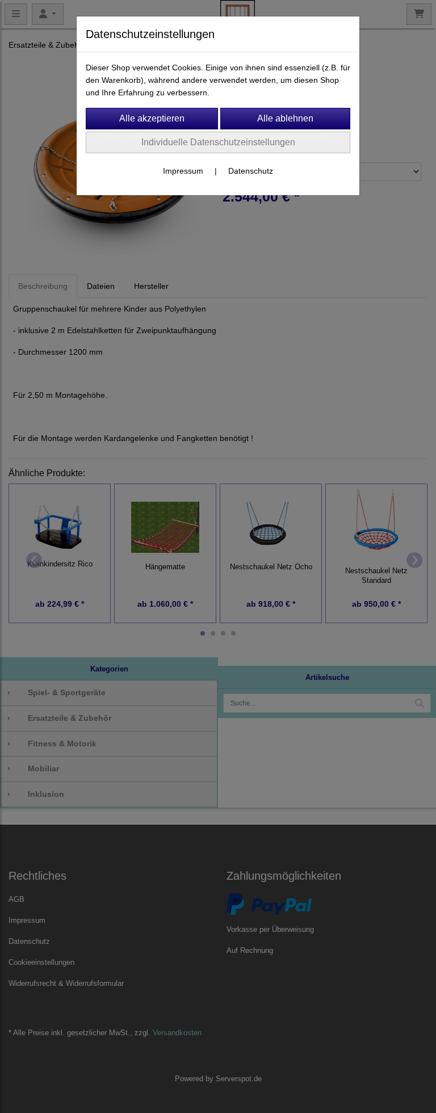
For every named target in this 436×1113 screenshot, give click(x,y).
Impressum (183, 170)
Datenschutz (250, 170)
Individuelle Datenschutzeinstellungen (218, 142)
